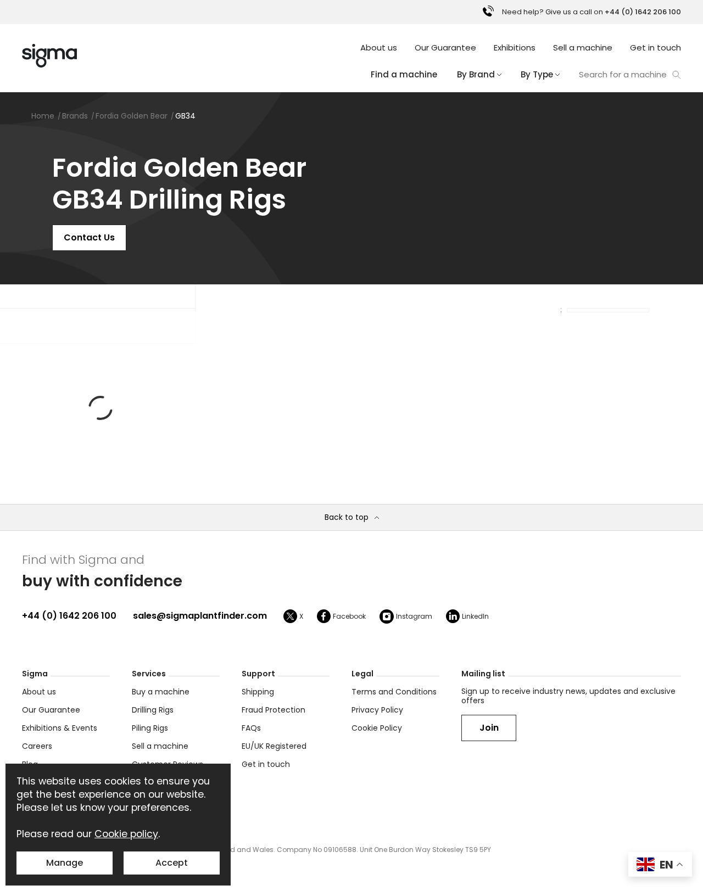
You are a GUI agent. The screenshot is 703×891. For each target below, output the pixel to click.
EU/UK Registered (274, 746)
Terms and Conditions (394, 691)
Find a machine (404, 74)
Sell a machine (582, 47)
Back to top (347, 517)
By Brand (476, 74)
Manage (64, 862)
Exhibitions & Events (59, 727)
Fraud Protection (273, 709)
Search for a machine (623, 74)
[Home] (49, 56)
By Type (537, 74)
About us (378, 47)
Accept (171, 862)
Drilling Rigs (153, 709)
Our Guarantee (445, 47)
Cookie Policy (377, 727)
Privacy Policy (377, 709)
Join (489, 727)
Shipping (258, 691)
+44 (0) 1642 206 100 (69, 615)
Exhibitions (514, 47)
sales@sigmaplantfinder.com (200, 615)
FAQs (251, 727)
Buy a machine (160, 691)
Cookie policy (126, 833)
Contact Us (89, 237)
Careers (37, 746)
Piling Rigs (150, 727)
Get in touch (655, 47)
